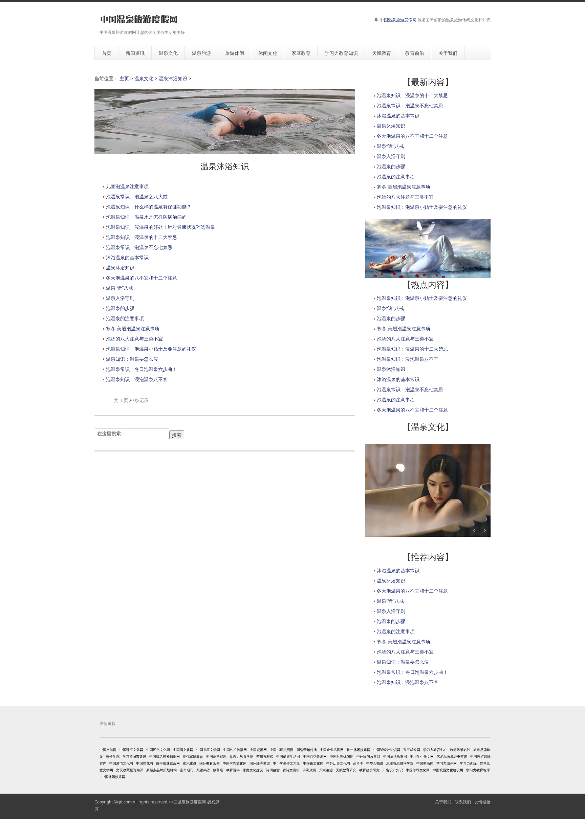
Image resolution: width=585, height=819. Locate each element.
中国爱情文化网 (121, 763)
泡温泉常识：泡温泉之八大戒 (137, 196)
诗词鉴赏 (273, 770)
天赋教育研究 (346, 770)
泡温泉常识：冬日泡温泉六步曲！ (141, 369)
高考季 (358, 763)
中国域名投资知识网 (164, 756)
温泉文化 (143, 78)
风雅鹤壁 (203, 770)
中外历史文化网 (338, 763)
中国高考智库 (216, 756)
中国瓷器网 (258, 749)
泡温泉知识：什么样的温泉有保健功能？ (148, 206)
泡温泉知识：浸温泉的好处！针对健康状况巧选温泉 (160, 227)
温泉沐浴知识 (173, 78)
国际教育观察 (209, 763)
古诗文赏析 (291, 770)
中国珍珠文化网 (418, 770)
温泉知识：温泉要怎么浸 (132, 359)
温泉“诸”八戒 (119, 288)
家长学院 (113, 756)
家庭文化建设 (253, 770)
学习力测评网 (446, 763)
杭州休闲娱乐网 (358, 749)
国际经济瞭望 (260, 763)
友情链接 (482, 802)
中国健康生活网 (288, 756)
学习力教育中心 (435, 749)
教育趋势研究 (369, 770)
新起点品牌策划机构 (161, 770)
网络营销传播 (307, 749)
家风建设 (189, 763)
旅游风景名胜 (460, 749)
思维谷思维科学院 (399, 763)
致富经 (218, 770)
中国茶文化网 (313, 763)
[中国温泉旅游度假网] (138, 19)
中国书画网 (424, 763)
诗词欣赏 (309, 770)
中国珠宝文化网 (131, 749)
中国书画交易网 (282, 749)
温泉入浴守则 (120, 298)
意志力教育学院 (241, 756)
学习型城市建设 (134, 756)
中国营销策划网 (315, 756)
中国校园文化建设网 (448, 770)
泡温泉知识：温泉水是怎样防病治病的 (146, 217)
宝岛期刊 (186, 770)
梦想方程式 (264, 756)
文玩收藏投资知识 (129, 770)
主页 (124, 78)
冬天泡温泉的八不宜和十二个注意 (141, 277)
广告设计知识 (393, 770)
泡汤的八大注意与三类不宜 (134, 338)
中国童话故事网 (395, 756)
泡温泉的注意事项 (125, 318)
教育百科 (233, 770)
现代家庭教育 (193, 756)
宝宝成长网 (411, 749)
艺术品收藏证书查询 (452, 756)
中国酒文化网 (183, 749)
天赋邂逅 (326, 770)
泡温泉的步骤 (120, 308)
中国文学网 (108, 749)
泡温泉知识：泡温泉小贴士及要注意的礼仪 (151, 349)
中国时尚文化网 (234, 763)
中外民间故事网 (368, 756)
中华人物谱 (374, 763)
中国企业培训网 (332, 749)
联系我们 (463, 802)
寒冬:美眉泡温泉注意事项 (132, 328)
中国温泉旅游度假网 (398, 20)
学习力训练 (468, 763)
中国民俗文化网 (158, 749)
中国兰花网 (144, 763)
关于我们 (443, 802)
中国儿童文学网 (208, 749)
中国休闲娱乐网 (113, 776)
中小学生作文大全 (286, 763)
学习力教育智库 (478, 770)
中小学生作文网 (422, 756)
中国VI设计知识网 (386, 749)
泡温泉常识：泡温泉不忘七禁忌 (139, 247)
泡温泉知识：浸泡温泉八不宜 (137, 379)
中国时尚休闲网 (341, 756)
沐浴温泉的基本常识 (127, 257)
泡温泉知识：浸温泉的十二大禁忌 (141, 237)
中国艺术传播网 (235, 749)
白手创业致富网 (168, 763)
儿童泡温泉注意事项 (127, 186)
